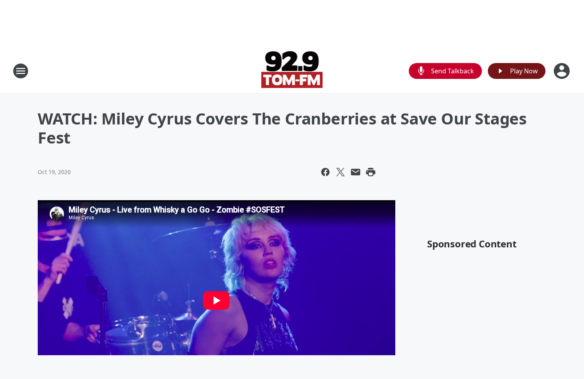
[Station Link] (292, 71)
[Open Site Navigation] (21, 71)
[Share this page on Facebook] (325, 172)
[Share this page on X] (340, 172)
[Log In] (562, 71)
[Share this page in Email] (355, 172)
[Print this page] (370, 172)
